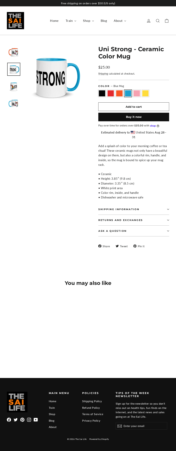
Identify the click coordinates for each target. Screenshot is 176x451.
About (118, 21)
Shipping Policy (92, 401)
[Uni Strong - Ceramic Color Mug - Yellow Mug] (30, 351)
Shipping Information (118, 209)
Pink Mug (136, 93)
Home (54, 21)
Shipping (103, 73)
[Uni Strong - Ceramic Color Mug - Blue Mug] (21, 351)
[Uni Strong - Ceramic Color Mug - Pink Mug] (26, 351)
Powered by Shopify (99, 439)
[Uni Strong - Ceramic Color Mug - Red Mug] (13, 351)
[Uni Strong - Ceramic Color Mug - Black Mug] (9, 351)
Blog (104, 21)
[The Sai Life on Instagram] (29, 419)
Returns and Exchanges (120, 220)
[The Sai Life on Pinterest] (22, 419)
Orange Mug (119, 93)
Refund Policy (91, 407)
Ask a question (112, 231)
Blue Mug (128, 93)
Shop (87, 21)
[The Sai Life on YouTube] (36, 419)
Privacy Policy (91, 420)
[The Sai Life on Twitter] (16, 419)
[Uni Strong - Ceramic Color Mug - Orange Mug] (17, 351)
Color (111, 86)
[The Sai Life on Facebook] (9, 419)
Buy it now (134, 117)
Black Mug (102, 93)
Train (70, 21)
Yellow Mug (145, 93)
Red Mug (110, 93)
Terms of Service (92, 414)
